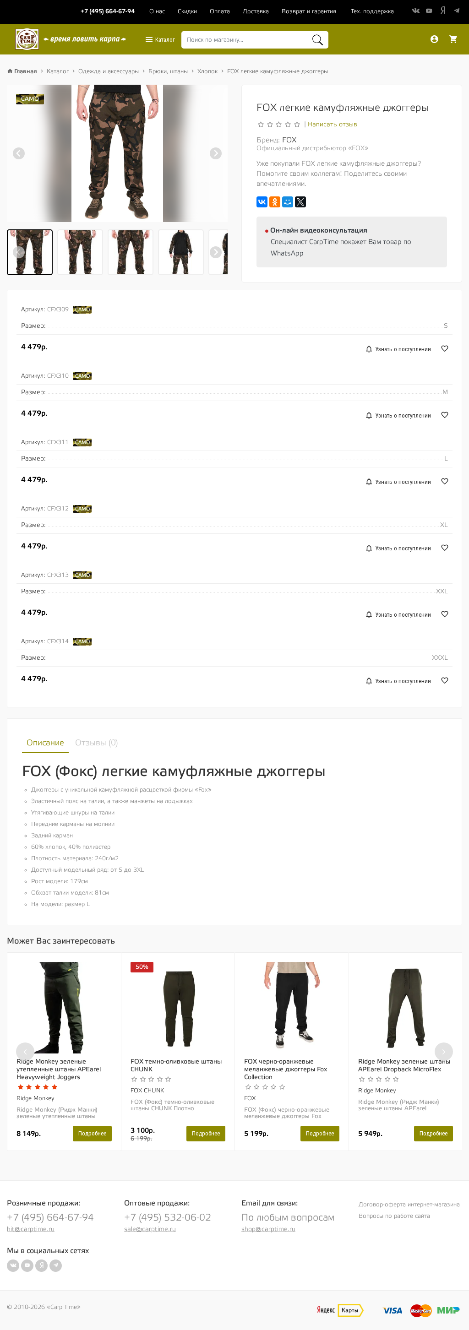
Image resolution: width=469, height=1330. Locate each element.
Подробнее (92, 1133)
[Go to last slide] (19, 252)
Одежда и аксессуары (108, 71)
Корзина (453, 39)
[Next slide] (216, 153)
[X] (300, 201)
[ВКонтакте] (261, 201)
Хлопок (207, 71)
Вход (434, 39)
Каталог (164, 39)
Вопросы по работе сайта (394, 1216)
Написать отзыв (332, 124)
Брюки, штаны (168, 71)
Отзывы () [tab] (96, 743)
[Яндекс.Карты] (340, 1310)
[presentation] (25, 1051)
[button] (30, 252)
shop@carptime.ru (268, 1229)
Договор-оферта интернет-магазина (409, 1204)
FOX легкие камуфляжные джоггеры (277, 71)
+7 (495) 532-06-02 (167, 1217)
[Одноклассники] (274, 201)
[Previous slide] (19, 153)
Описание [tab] (45, 743)
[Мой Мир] (287, 201)
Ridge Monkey (35, 1098)
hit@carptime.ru (31, 1229)
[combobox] (254, 40)
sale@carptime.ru (150, 1229)
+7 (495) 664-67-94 (50, 1217)
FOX (289, 140)
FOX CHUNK (147, 1090)
